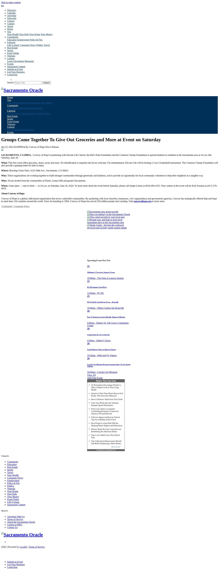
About (10, 26)
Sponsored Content (16, 66)
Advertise (11, 15)
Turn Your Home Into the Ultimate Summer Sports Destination (105, 404)
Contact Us (12, 527)
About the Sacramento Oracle (21, 522)
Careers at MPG (14, 524)
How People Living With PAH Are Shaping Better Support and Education (106, 424)
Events (10, 64)
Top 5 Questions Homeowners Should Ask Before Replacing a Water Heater (106, 442)
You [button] (9, 31)
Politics (39, 45)
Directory (11, 10)
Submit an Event (15, 69)
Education (12, 39)
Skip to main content (11, 2)
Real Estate (12, 48)
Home (10, 29)
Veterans (11, 56)
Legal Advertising (15, 61)
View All (91, 375)
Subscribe (11, 18)
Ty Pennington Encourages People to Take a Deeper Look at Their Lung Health (106, 387)
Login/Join (12, 74)
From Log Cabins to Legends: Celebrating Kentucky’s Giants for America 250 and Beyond (105, 411)
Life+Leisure (13, 45)
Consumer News (28, 45)
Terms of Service (15, 519)
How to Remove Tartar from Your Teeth (107, 399)
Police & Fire (36, 39)
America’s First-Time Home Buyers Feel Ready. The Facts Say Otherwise (107, 394)
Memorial (29, 61)
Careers (10, 21)
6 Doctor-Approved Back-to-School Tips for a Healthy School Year (105, 418)
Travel (47, 45)
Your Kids (24, 34)
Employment (23, 39)
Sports (10, 50)
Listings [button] (11, 58)
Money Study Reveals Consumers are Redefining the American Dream (106, 430)
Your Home (34, 34)
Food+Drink (13, 53)
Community (7, 206)
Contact (10, 23)
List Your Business (16, 72)
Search (10, 82)
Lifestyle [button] (11, 42)
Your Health (13, 34)
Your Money (47, 34)
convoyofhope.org (142, 201)
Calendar (11, 13)
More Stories (115, 447)
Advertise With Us (16, 516)
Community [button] (12, 37)
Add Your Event (94, 378)
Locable (23, 547)
